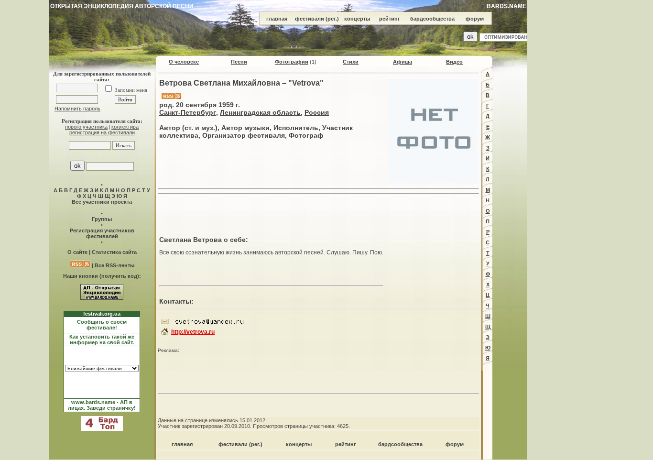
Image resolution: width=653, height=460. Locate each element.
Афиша (402, 62)
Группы (102, 219)
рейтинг (389, 19)
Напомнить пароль (77, 108)
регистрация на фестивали (102, 132)
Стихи (351, 62)
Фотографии (291, 62)
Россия (317, 112)
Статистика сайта (114, 252)
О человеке (184, 62)
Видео (454, 62)
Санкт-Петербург (187, 112)
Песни (239, 62)
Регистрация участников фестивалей (102, 233)
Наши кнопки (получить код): (102, 276)
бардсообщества (432, 19)
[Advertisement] (318, 212)
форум (475, 19)
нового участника (86, 127)
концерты (357, 19)
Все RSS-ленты (114, 265)
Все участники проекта (102, 202)
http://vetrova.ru (193, 332)
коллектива (125, 127)
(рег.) (332, 19)
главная (276, 19)
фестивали (309, 19)
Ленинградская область (260, 112)
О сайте (77, 252)
